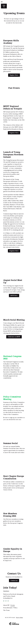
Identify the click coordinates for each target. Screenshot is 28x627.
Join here (6, 591)
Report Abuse (19, 617)
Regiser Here (14, 75)
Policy (15, 608)
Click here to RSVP (14, 337)
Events (13, 605)
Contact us (14, 580)
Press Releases (7, 608)
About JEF (6, 605)
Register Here (14, 132)
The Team (6, 610)
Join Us (4, 6)
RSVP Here (14, 295)
